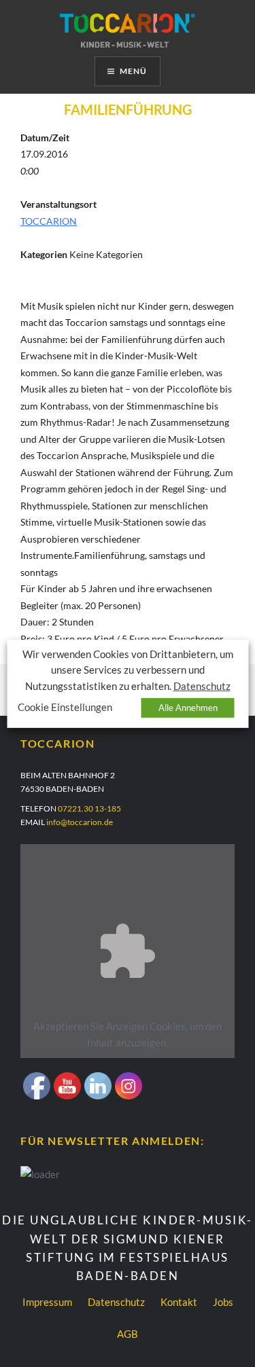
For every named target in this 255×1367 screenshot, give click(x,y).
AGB (127, 1334)
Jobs (223, 1302)
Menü (134, 71)
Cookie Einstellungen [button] (65, 707)
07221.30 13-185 (89, 808)
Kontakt (178, 1302)
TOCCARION (48, 221)
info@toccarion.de (79, 822)
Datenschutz (116, 1302)
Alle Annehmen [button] (188, 707)
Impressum (47, 1302)
